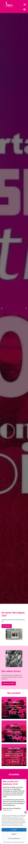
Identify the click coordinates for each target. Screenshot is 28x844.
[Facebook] (24, 9)
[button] (25, 812)
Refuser (14, 834)
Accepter (14, 829)
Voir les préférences (14, 838)
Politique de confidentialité (18, 842)
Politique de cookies (7, 842)
